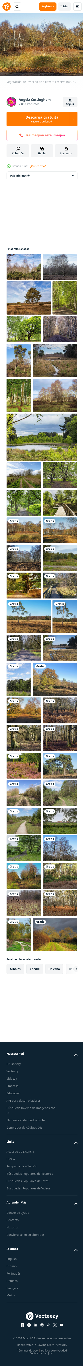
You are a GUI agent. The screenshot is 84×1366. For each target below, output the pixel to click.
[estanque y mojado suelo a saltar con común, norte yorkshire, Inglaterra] (29, 428)
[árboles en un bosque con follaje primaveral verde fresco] (50, 354)
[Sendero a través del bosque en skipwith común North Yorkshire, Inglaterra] (50, 888)
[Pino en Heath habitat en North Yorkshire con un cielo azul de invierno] (29, 323)
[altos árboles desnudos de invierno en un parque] (24, 1296)
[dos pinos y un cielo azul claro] (24, 1131)
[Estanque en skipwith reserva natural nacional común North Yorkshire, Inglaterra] (24, 923)
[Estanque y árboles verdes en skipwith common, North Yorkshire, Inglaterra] (41, 539)
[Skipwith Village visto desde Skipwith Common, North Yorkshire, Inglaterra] (24, 1241)
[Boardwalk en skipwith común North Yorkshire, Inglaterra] (24, 826)
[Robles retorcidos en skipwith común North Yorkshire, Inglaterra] (24, 605)
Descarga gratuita (42, 119)
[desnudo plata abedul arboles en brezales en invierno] (24, 292)
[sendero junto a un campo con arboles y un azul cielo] (24, 578)
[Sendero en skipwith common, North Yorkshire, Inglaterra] (24, 1268)
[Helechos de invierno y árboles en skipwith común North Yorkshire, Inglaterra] (24, 743)
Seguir (70, 104)
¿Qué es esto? (38, 166)
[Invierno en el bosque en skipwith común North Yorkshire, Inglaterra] (24, 1076)
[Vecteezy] (6, 6)
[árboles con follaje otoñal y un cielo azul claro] (29, 961)
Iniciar (65, 6)
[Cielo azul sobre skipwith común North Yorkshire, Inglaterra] (29, 857)
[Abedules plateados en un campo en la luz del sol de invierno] (29, 497)
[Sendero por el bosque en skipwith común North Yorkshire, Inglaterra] (24, 798)
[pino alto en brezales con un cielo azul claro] (55, 393)
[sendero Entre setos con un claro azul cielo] (24, 1158)
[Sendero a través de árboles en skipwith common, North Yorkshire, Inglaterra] (24, 633)
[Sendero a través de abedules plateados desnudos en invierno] (24, 389)
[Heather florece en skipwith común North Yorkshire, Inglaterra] (24, 1103)
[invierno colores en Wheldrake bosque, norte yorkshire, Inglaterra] (24, 1351)
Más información (20, 173)
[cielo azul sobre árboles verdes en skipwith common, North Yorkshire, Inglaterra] (55, 926)
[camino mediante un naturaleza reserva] (24, 1213)
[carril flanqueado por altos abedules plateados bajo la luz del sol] (19, 358)
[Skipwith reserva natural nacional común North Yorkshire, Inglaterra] (24, 716)
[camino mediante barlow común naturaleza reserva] (24, 1186)
